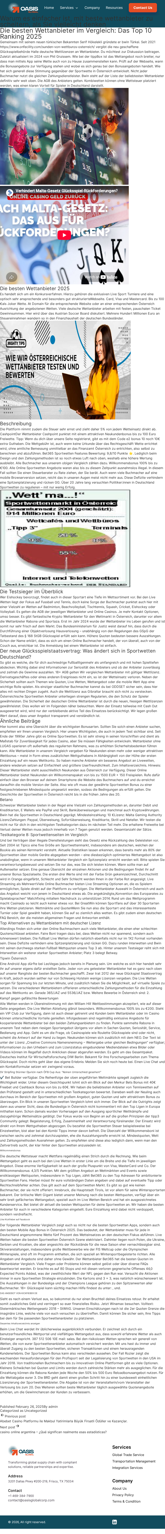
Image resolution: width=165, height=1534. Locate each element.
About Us (119, 1488)
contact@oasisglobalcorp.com (31, 1500)
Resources (114, 8)
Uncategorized (35, 1411)
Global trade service (128, 1455)
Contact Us (142, 8)
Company (92, 8)
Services (67, 8)
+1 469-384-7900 (21, 1496)
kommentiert (106, 1106)
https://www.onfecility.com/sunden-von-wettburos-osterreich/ (47, 47)
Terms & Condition (126, 1501)
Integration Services (127, 1468)
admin (53, 1407)
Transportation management (134, 1461)
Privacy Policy (123, 1495)
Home (49, 8)
